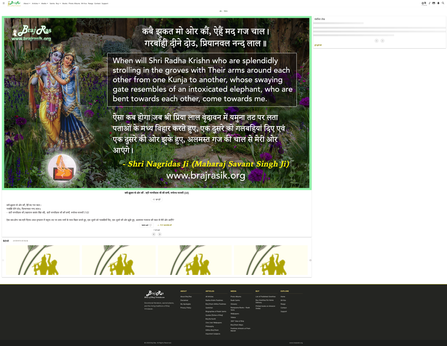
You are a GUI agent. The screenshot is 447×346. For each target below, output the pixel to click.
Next (310, 260)
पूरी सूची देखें (318, 45)
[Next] (160, 234)
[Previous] (154, 234)
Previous (3, 260)
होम (221, 11)
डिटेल (225, 11)
